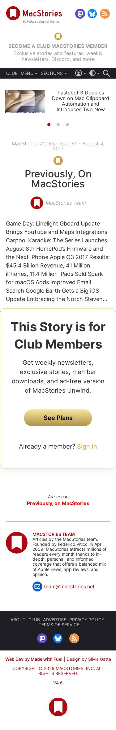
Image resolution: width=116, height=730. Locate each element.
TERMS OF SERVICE (59, 624)
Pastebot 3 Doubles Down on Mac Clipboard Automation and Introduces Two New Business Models (80, 103)
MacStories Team (53, 534)
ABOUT (18, 619)
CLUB (12, 73)
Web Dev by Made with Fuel (33, 659)
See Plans (58, 418)
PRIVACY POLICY (86, 619)
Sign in (87, 446)
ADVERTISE (54, 619)
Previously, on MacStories (58, 503)
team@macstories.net (69, 586)
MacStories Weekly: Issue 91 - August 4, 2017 (58, 146)
